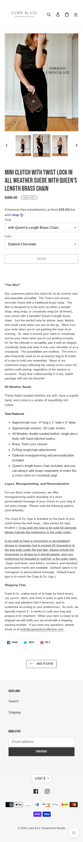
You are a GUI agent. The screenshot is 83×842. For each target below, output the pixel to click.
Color (8, 236)
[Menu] (75, 14)
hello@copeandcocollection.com (42, 629)
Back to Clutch (44, 663)
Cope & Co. (34, 828)
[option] (23, 145)
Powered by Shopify (53, 828)
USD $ (40, 778)
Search (14, 701)
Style (8, 219)
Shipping (14, 712)
